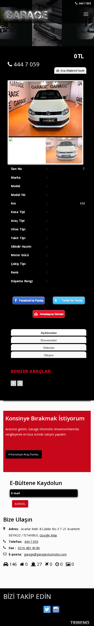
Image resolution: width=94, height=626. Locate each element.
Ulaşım (48, 355)
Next (75, 105)
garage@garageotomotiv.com (45, 554)
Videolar (48, 347)
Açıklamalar (49, 333)
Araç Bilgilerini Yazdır (72, 70)
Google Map (48, 535)
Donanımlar (49, 340)
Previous (15, 105)
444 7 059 (85, 3)
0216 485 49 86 (29, 548)
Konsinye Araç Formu (24, 454)
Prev (13, 383)
